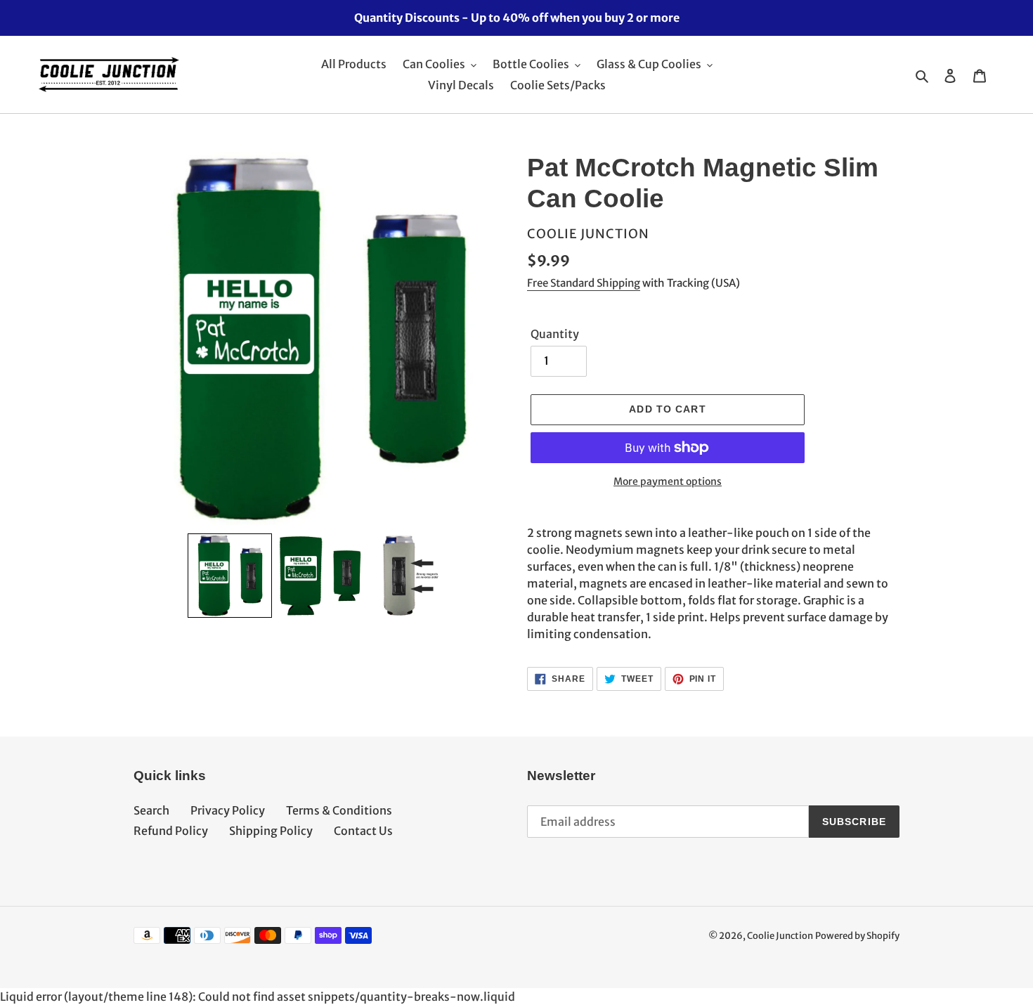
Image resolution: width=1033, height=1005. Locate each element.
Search (151, 810)
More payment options (667, 481)
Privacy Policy (227, 810)
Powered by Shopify (857, 936)
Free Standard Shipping (583, 283)
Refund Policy (171, 831)
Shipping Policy (271, 831)
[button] (230, 575)
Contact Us (363, 831)
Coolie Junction (780, 936)
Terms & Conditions (339, 810)
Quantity (555, 334)
